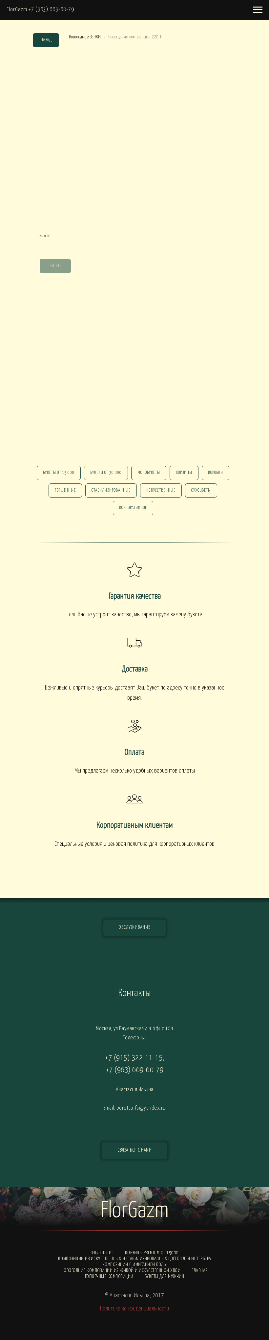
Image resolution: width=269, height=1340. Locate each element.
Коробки (215, 473)
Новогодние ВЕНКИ (85, 36)
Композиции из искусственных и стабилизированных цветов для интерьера (134, 1258)
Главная (200, 1270)
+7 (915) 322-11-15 (134, 1058)
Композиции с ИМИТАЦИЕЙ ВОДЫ (134, 1264)
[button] (134, 1150)
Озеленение (102, 1252)
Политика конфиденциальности (134, 1309)
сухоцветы (201, 490)
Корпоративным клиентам (134, 825)
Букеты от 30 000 (106, 473)
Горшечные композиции (109, 1276)
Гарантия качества (135, 596)
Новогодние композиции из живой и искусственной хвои (121, 1270)
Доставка (135, 669)
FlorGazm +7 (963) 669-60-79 (40, 9)
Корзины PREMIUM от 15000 (152, 1252)
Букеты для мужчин (164, 1276)
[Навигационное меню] (257, 10)
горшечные (65, 490)
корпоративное (133, 508)
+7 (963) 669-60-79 (135, 1070)
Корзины (184, 473)
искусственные (161, 490)
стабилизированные (111, 490)
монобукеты (148, 473)
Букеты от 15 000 (58, 473)
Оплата (134, 752)
